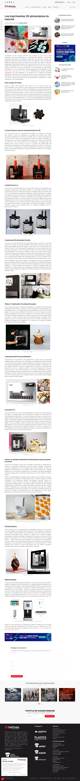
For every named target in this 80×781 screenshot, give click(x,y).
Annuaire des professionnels (59, 730)
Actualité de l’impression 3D (15, 12)
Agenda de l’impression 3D (59, 733)
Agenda (49, 7)
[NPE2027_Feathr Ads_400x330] (64, 53)
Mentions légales (57, 778)
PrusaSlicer (27, 143)
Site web (12, 670)
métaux (45, 55)
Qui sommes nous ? (34, 778)
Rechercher (73, 7)
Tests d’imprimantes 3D (58, 731)
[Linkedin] (1, 24)
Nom (12, 661)
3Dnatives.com (17, 748)
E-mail (12, 666)
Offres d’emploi (56, 7)
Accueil (6, 12)
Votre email (29, 716)
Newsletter (55, 735)
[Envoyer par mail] (1, 26)
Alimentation (24, 12)
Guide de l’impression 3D (35, 7)
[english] (57, 2)
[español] (59, 2)
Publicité (68, 2)
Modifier (14, 774)
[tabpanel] (13, 694)
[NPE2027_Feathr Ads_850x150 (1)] (28, 637)
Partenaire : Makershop (71, 778)
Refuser (5, 774)
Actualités (27, 7)
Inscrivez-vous (50, 716)
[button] (2, 778)
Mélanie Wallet (23, 23)
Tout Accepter (23, 774)
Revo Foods (21, 71)
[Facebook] (1, 21)
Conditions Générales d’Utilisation (46, 778)
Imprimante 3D (56, 728)
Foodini (7, 243)
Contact (73, 2)
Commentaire (14, 652)
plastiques (34, 55)
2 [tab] (40, 703)
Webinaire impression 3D (58, 737)
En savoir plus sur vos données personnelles (10, 770)
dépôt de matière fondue (34, 594)
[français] (61, 2)
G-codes (26, 97)
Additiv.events (8, 749)
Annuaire (44, 7)
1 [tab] (39, 703)
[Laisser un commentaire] (1, 29)
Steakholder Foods (10, 71)
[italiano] (63, 2)
